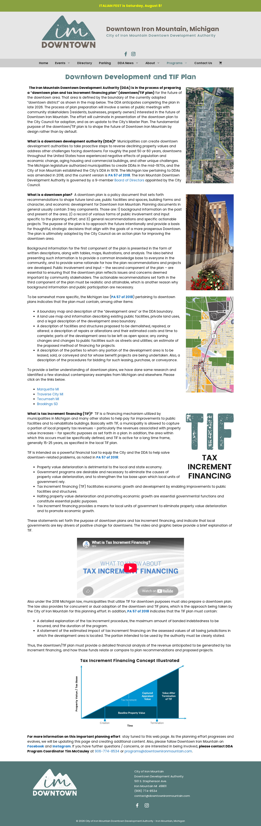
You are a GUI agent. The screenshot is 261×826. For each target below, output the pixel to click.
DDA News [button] (126, 63)
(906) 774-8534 (145, 791)
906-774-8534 (107, 751)
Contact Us (203, 63)
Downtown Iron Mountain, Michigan (162, 29)
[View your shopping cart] (220, 63)
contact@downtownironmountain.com (162, 796)
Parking (105, 63)
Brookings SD (47, 404)
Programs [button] (174, 63)
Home (43, 63)
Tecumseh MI (48, 399)
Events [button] (60, 63)
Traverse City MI (50, 394)
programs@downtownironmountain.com (158, 751)
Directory (84, 63)
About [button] (150, 63)
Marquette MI (48, 389)
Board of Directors (129, 180)
